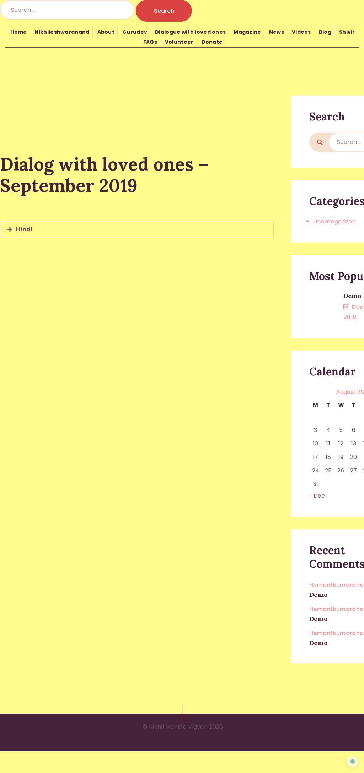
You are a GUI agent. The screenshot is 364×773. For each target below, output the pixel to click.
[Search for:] (68, 10)
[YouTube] (122, 250)
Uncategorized (334, 221)
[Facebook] (107, 250)
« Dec (317, 496)
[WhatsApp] (137, 250)
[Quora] (151, 250)
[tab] (136, 229)
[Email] (166, 250)
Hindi (24, 229)
